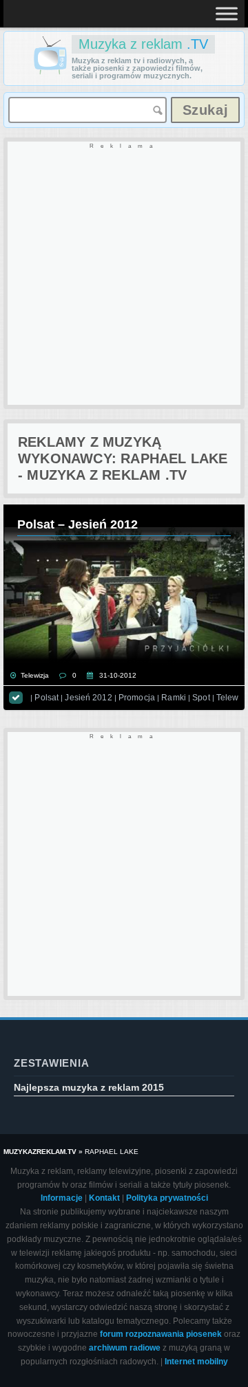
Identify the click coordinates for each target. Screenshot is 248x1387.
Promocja (136, 697)
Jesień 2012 (88, 697)
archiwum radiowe (125, 1348)
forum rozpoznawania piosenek (161, 1334)
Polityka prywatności (167, 1198)
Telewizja (35, 675)
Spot (200, 697)
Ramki (173, 697)
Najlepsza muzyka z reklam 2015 (89, 1087)
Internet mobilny (196, 1361)
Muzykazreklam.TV (39, 1151)
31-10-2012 (117, 675)
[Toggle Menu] (227, 13)
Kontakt (104, 1198)
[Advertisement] (124, 274)
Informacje (62, 1198)
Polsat (46, 697)
